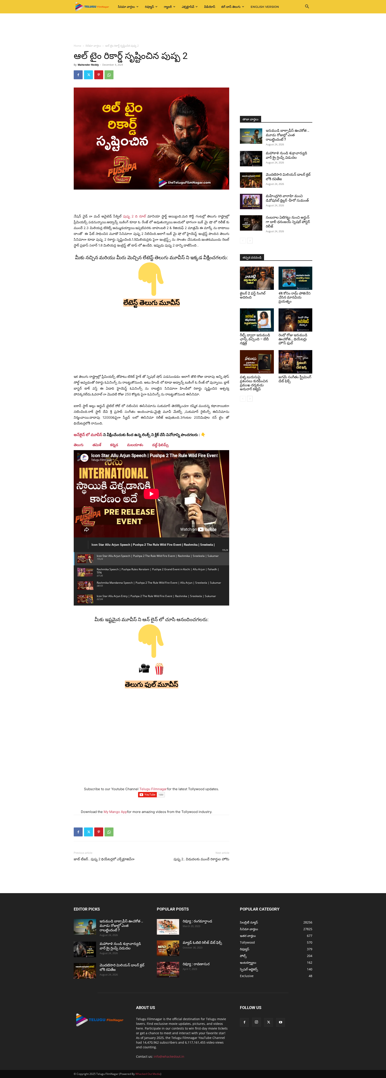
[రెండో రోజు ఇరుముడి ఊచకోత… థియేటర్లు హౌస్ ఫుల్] (296, 320)
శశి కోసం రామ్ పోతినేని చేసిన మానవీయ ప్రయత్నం (294, 297)
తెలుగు (79, 445)
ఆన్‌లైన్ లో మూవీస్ (88, 434)
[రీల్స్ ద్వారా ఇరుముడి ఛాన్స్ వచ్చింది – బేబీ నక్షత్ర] (257, 320)
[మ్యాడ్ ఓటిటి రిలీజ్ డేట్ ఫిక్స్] (168, 948)
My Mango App (115, 812)
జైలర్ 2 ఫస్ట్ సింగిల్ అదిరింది (252, 295)
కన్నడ (114, 445)
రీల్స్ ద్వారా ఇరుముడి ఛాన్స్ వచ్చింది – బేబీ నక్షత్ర (255, 339)
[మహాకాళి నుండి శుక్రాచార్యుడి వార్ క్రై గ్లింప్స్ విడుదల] (251, 158)
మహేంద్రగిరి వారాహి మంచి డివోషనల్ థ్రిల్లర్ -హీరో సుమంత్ (287, 198)
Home (77, 46)
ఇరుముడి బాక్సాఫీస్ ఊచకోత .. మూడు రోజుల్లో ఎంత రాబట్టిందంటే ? (287, 135)
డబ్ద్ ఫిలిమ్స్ (160, 445)
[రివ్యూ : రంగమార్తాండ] (168, 927)
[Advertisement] (193, 29)
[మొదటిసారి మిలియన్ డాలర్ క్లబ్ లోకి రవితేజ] (251, 180)
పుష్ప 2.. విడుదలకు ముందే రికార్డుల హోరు (201, 859)
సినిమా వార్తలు (126, 6)
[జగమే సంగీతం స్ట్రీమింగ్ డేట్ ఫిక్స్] (296, 361)
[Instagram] (256, 1022)
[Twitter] (88, 74)
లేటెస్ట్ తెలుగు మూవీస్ (151, 303)
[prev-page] (242, 240)
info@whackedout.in (169, 1056)
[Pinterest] (98, 74)
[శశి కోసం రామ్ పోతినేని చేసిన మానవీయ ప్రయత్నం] (296, 278)
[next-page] (250, 240)
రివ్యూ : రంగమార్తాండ (197, 921)
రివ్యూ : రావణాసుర (196, 964)
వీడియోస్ (209, 6)
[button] (307, 7)
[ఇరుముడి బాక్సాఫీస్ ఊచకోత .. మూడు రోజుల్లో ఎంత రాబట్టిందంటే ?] (251, 136)
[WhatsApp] (109, 74)
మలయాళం (135, 445)
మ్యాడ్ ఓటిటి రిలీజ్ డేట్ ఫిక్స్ (203, 942)
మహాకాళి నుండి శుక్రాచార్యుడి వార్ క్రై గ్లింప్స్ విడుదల (286, 155)
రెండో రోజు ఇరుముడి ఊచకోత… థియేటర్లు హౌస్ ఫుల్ (293, 339)
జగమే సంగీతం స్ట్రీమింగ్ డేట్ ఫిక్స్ (295, 379)
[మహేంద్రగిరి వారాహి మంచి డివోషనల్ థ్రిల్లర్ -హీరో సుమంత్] (251, 201)
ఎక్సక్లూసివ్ (188, 6)
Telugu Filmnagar (153, 789)
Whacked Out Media (147, 1074)
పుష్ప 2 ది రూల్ (135, 216)
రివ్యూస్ (149, 6)
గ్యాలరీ (168, 6)
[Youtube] (280, 1022)
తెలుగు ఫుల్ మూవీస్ (151, 684)
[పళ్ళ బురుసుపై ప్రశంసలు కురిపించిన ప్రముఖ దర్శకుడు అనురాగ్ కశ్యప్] (257, 361)
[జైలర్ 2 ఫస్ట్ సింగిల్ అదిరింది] (257, 278)
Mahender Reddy (88, 64)
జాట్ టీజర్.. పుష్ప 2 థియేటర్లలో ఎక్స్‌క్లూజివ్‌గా (104, 859)
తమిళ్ (96, 445)
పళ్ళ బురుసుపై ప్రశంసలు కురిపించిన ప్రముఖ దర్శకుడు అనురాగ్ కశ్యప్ (254, 383)
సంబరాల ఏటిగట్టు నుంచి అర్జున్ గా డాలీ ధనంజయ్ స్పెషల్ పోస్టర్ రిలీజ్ (288, 221)
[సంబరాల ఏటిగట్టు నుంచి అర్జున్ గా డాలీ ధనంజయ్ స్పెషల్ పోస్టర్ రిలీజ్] (251, 223)
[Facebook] (78, 74)
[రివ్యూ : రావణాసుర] (168, 970)
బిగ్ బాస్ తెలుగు (231, 6)
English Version (265, 6)
